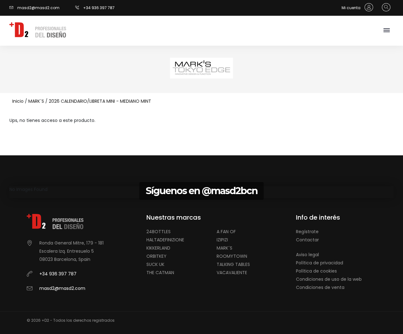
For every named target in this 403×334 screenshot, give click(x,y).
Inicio (18, 101)
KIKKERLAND (158, 248)
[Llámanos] (79, 7)
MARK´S (36, 101)
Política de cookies (316, 271)
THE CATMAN (160, 272)
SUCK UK (155, 264)
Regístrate (307, 231)
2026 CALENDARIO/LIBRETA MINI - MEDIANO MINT (100, 101)
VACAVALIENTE (232, 272)
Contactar (307, 240)
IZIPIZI (222, 240)
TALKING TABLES (233, 264)
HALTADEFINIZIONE (165, 240)
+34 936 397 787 (99, 7)
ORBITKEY (156, 256)
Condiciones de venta (320, 287)
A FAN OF (226, 231)
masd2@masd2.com (38, 7)
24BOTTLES (158, 231)
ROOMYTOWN (232, 256)
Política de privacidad (319, 263)
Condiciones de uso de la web (329, 279)
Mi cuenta (351, 7)
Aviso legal (307, 254)
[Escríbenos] (12, 7)
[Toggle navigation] (386, 31)
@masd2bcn (230, 191)
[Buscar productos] (384, 7)
